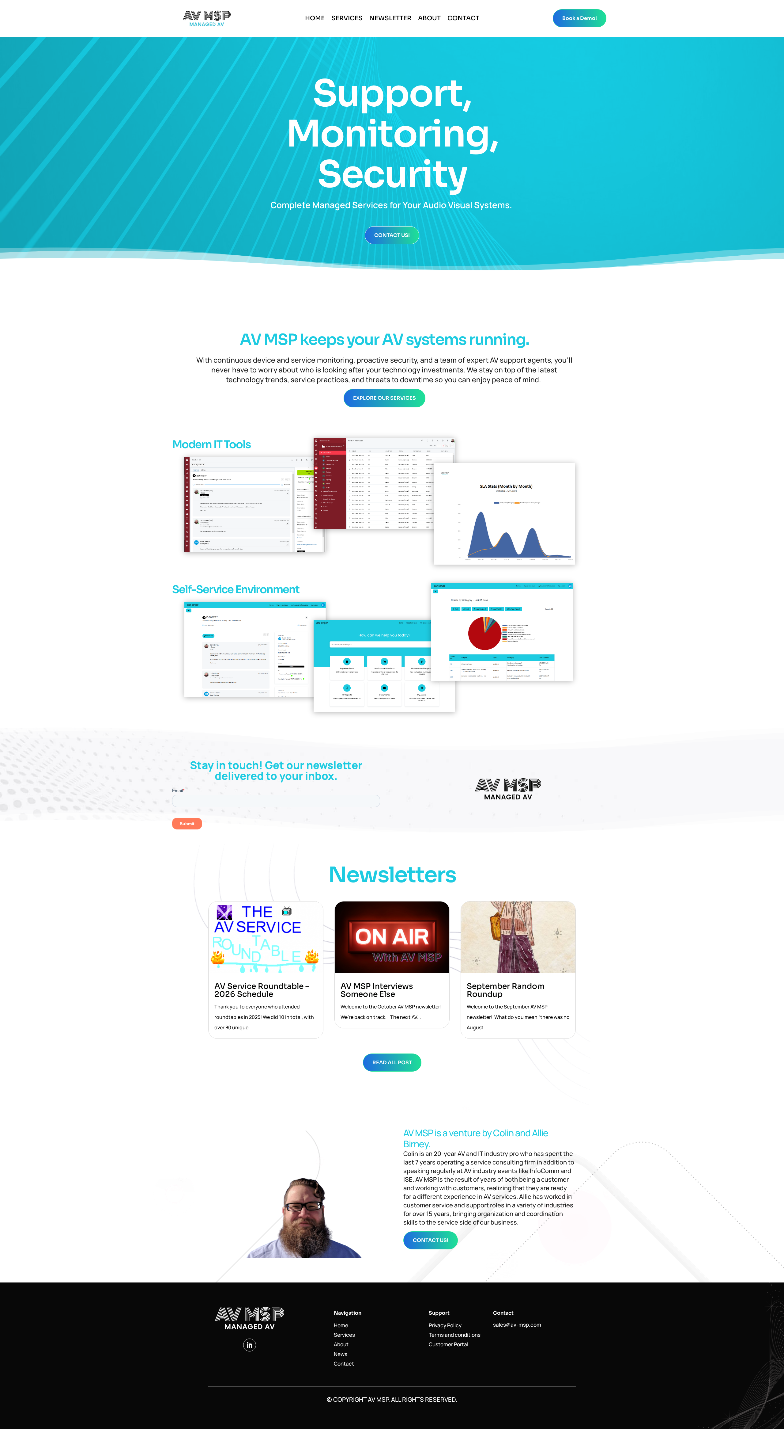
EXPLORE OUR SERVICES (384, 398)
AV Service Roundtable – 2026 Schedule (261, 990)
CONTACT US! (392, 235)
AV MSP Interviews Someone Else (377, 990)
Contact (463, 19)
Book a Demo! (579, 18)
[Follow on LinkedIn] (249, 1345)
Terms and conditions (455, 1334)
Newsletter (390, 19)
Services (347, 19)
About (429, 19)
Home (315, 19)
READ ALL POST (392, 1062)
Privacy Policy (445, 1325)
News (340, 1354)
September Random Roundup (506, 990)
